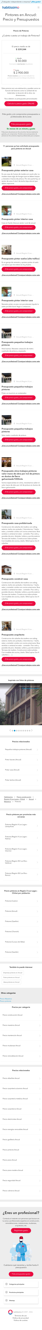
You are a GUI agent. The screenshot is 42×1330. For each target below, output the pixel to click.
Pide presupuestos (21, 1326)
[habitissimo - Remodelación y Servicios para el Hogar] (10, 7)
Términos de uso (21, 1316)
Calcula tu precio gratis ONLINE (21, 104)
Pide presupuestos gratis (21, 1274)
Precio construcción (24, 797)
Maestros (7, 802)
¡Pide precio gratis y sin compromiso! (18, 188)
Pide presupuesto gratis (21, 124)
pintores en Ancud (12, 973)
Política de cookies (21, 1320)
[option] (21, 704)
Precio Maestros (6, 999)
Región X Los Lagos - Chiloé (14, 799)
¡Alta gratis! (36, 2)
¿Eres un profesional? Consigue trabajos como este (21, 194)
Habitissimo (8, 797)
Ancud (31, 799)
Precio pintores (5, 1001)
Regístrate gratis (21, 1230)
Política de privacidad (21, 1318)
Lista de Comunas (10, 1306)
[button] (10, 730)
